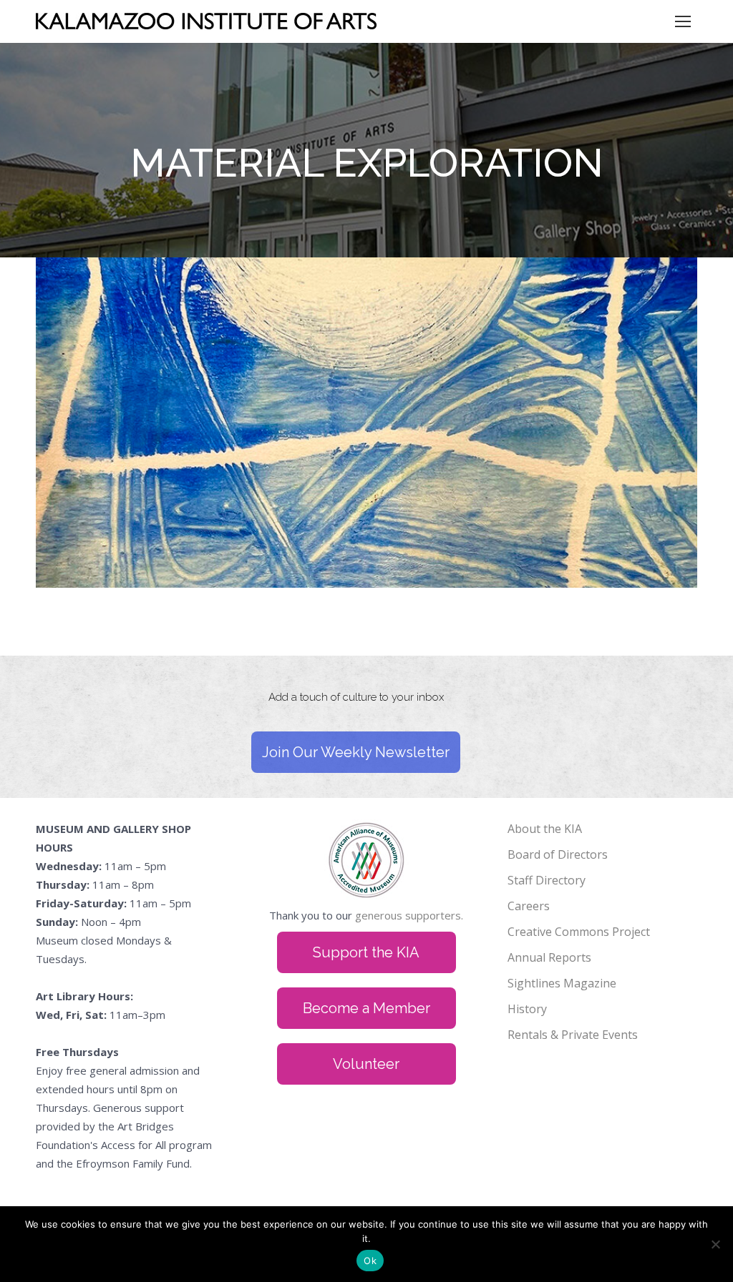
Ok (370, 1260)
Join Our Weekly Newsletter (356, 752)
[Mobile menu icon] (683, 21)
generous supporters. (409, 915)
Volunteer (366, 1064)
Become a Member (366, 1008)
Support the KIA (366, 952)
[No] (715, 1244)
